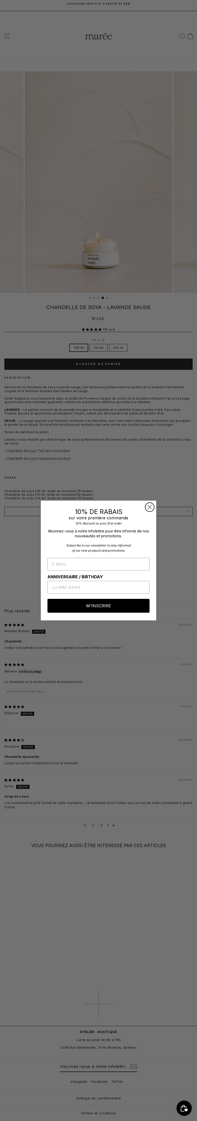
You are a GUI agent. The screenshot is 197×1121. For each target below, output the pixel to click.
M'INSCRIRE (98, 605)
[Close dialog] (149, 507)
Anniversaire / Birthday (75, 576)
